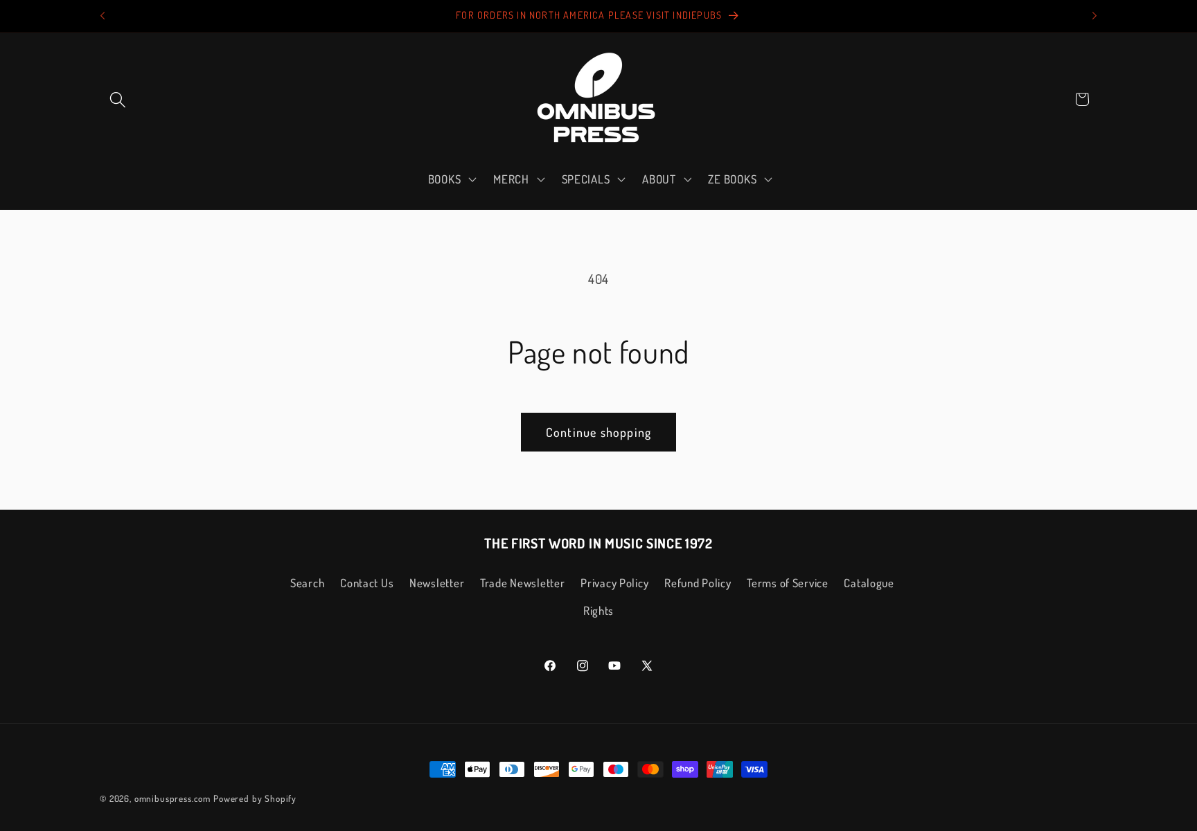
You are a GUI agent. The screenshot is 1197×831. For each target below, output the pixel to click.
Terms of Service (787, 582)
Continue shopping (598, 432)
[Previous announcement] (102, 16)
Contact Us (366, 582)
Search (307, 582)
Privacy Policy (614, 582)
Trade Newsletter (522, 582)
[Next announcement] (1094, 16)
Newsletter (436, 582)
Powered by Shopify (254, 798)
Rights (598, 610)
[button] (118, 99)
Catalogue (869, 582)
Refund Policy (697, 582)
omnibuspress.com (172, 798)
